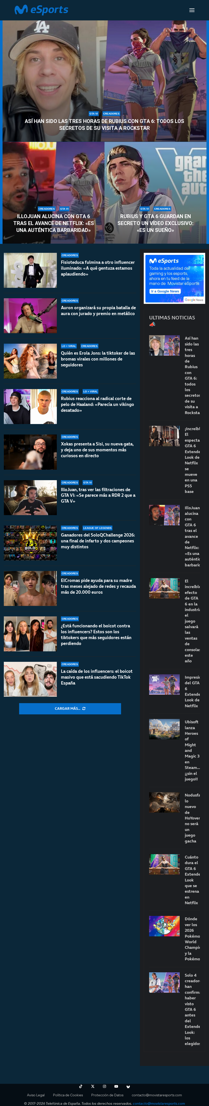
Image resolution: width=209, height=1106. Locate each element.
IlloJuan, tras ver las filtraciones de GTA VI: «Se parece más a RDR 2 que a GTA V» (98, 495)
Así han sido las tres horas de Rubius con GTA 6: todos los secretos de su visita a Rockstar (104, 124)
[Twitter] (93, 1086)
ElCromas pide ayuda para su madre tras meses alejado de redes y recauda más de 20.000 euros (98, 586)
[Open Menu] (191, 10)
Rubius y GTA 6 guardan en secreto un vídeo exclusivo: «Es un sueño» (155, 223)
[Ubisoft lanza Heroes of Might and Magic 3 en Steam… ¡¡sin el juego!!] (164, 729)
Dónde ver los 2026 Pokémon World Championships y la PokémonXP (192, 939)
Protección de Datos (107, 1095)
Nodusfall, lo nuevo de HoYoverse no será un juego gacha (192, 817)
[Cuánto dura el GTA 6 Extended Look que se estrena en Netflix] (164, 864)
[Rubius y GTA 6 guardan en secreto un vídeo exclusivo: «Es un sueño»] (155, 193)
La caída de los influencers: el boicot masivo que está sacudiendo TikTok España (97, 677)
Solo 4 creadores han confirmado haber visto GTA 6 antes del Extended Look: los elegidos (192, 1009)
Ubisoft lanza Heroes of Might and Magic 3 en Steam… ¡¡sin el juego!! (192, 750)
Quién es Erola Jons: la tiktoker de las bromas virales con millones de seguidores (98, 359)
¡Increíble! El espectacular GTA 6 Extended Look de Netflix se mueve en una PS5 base (192, 460)
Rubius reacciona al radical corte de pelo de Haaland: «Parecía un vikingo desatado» (97, 404)
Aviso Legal (36, 1095)
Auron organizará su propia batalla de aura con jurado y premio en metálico (98, 311)
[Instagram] (104, 1086)
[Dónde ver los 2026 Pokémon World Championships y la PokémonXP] (164, 926)
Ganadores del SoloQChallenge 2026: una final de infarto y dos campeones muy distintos (98, 541)
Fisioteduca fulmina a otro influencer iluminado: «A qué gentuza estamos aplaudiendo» (98, 268)
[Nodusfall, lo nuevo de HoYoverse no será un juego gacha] (164, 802)
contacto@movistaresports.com (157, 1095)
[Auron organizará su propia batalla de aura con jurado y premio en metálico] (30, 315)
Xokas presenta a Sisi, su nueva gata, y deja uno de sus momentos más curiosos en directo (97, 450)
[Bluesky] (128, 1086)
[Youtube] (116, 1086)
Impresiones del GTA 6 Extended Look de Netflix (192, 691)
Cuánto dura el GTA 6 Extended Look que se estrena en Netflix (192, 879)
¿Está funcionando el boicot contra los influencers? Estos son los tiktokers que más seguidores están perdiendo (96, 635)
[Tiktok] (81, 1086)
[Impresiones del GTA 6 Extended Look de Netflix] (164, 684)
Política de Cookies (68, 1095)
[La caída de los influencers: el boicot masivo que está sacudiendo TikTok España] (30, 679)
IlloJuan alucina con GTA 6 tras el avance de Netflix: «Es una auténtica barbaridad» (53, 223)
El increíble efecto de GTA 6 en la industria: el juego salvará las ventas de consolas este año (192, 621)
